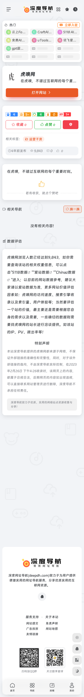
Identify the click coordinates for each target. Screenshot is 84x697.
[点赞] (42, 183)
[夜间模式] (77, 671)
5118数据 (20, 272)
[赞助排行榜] (77, 637)
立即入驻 (71, 25)
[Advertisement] (42, 461)
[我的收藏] (67, 9)
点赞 (50, 124)
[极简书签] (77, 660)
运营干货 (35, 139)
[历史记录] (75, 9)
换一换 (75, 209)
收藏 (21, 124)
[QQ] (42, 596)
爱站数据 (41, 272)
